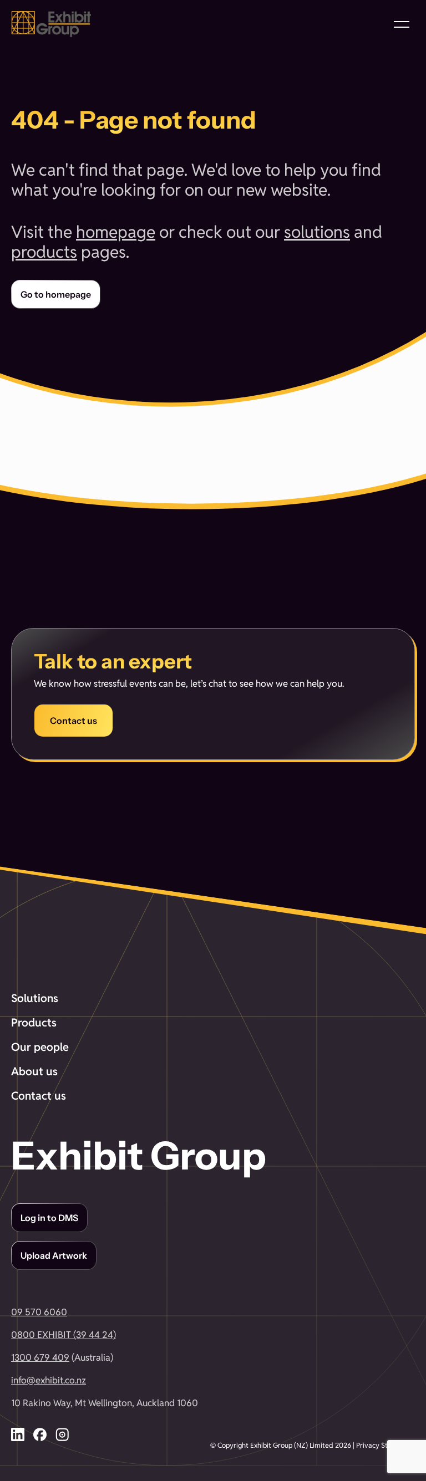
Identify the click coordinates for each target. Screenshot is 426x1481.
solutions (317, 232)
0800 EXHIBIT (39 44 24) (63, 1335)
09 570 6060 (39, 1312)
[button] (401, 24)
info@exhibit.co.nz (48, 1380)
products (44, 252)
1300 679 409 (40, 1357)
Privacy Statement (385, 1445)
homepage (115, 232)
